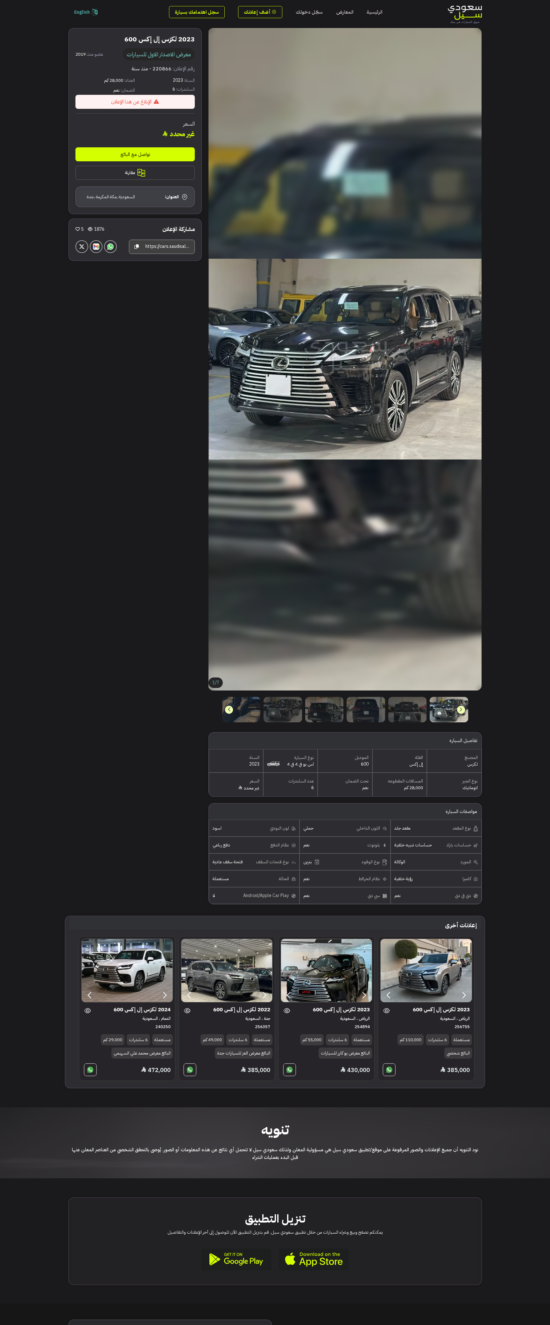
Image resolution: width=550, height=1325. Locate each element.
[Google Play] (236, 1259)
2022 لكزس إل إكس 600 (241, 1009)
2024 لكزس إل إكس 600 (142, 1009)
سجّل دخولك (309, 12)
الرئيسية (374, 12)
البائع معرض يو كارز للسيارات (345, 1053)
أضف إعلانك (258, 12)
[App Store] (314, 1259)
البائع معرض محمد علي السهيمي (142, 1053)
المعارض (344, 12)
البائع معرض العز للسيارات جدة (243, 1053)
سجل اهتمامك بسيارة (197, 12)
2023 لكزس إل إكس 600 (441, 1009)
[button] (229, 710)
